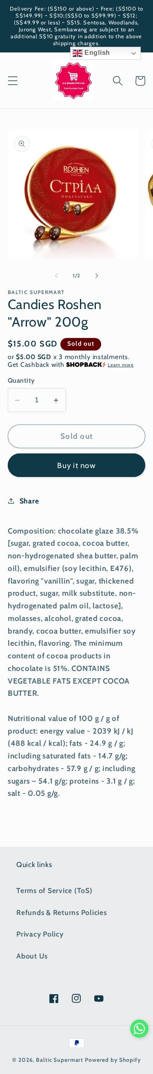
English (96, 52)
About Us (32, 956)
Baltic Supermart (59, 1060)
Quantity (21, 380)
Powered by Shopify (113, 1060)
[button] (13, 81)
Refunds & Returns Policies (61, 912)
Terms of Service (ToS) (54, 890)
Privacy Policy (40, 934)
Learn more (121, 365)
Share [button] (29, 501)
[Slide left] (56, 276)
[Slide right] (97, 276)
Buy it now (76, 465)
